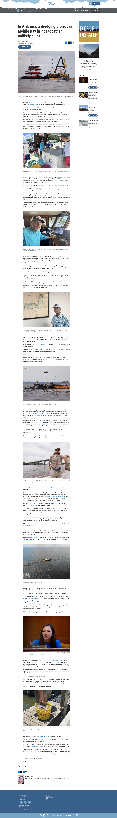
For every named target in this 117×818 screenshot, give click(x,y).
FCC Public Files (49, 798)
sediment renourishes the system (56, 496)
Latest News (82, 75)
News (18, 14)
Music (24, 14)
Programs (38, 14)
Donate (97, 3)
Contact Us (48, 796)
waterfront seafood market (30, 683)
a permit (57, 179)
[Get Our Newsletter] (89, 31)
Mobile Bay (58, 180)
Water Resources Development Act (38, 413)
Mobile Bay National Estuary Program (34, 598)
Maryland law (32, 746)
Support (75, 14)
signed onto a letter (44, 736)
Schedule (31, 14)
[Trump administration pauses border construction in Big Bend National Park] (83, 123)
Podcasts (46, 14)
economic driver (32, 588)
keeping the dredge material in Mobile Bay (46, 487)
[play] (18, 10)
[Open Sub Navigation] (20, 14)
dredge (36, 503)
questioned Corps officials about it (54, 660)
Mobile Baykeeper (43, 344)
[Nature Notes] (89, 51)
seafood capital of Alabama (46, 267)
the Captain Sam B (33, 104)
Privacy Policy (48, 799)
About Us (83, 14)
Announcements (49, 797)
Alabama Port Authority (31, 537)
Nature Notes (89, 61)
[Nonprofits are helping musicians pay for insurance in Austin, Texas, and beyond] (83, 80)
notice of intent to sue (39, 422)
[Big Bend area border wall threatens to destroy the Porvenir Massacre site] (83, 108)
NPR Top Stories (25, 766)
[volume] (21, 10)
